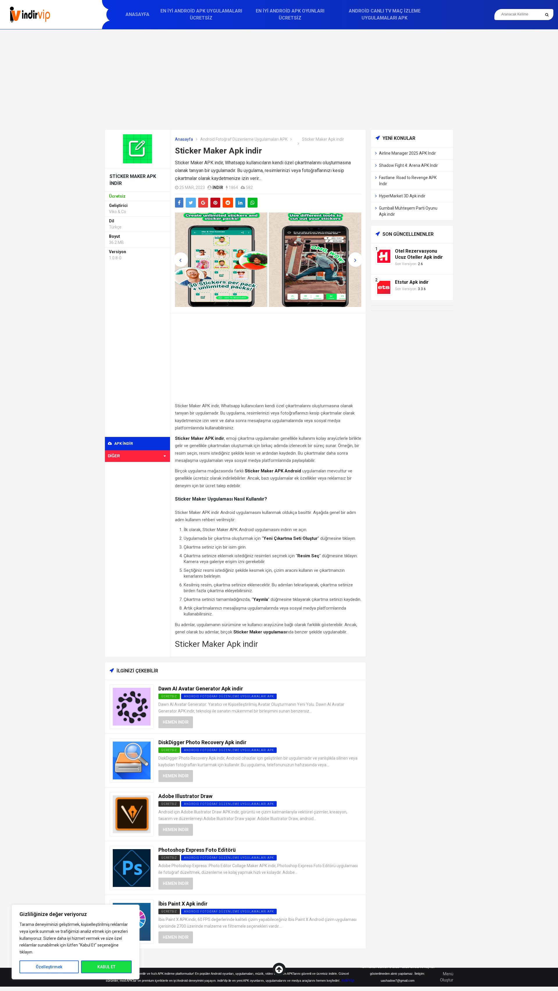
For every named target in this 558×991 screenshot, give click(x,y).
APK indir (123, 443)
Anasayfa (137, 14)
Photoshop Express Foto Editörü (197, 850)
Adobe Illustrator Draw (185, 796)
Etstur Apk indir (412, 282)
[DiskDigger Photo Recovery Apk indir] (132, 760)
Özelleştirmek (49, 967)
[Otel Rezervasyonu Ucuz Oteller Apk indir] (383, 256)
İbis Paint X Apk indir (183, 904)
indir (217, 187)
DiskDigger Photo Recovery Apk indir (202, 742)
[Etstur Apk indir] (383, 287)
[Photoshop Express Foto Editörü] (132, 867)
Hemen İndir (176, 722)
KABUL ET (106, 967)
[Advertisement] (279, 79)
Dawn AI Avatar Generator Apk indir (200, 688)
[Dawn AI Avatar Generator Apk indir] (132, 706)
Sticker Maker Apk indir (218, 151)
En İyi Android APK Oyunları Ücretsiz (290, 14)
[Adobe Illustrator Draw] (132, 814)
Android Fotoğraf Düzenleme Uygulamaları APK (243, 139)
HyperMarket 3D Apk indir (402, 196)
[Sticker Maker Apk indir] (137, 148)
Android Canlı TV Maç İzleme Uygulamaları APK (385, 14)
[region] (76, 942)
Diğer (114, 456)
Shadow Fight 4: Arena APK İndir (408, 165)
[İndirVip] (29, 15)
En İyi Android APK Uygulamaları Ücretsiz (201, 14)
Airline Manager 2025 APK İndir (407, 153)
